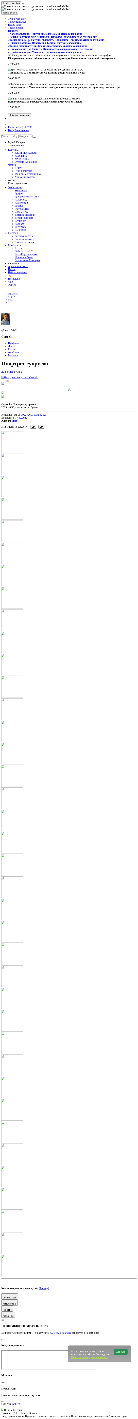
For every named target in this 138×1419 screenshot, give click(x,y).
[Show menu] (23, 3)
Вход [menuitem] (11, 130)
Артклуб (17, 181)
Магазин (13, 355)
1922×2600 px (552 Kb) (34, 414)
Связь (11, 349)
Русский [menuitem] (13, 127)
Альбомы (13, 352)
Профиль (13, 343)
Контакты (35, 1413)
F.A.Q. (16, 1413)
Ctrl (33, 427)
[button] (17, 18)
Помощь (6, 1413)
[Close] (34, 137)
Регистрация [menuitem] (21, 130)
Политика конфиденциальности (90, 1416)
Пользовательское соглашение (53, 1416)
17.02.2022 (21, 417)
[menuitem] (29, 127)
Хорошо (120, 1352)
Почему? (44, 1288)
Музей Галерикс (17, 144)
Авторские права (118, 1416)
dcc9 (15, 420)
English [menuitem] (22, 127)
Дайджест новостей (19, 115)
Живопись (7, 371)
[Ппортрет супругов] (19, 377)
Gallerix (16, 1403)
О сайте (24, 1413)
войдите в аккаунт (60, 1332)
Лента (11, 346)
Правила (30, 1416)
